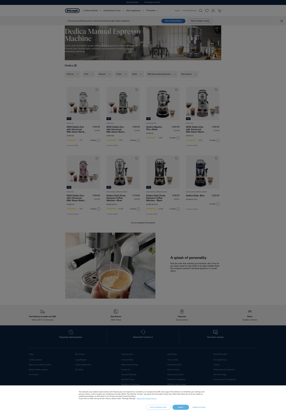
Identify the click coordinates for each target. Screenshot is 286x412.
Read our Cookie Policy (147, 398)
